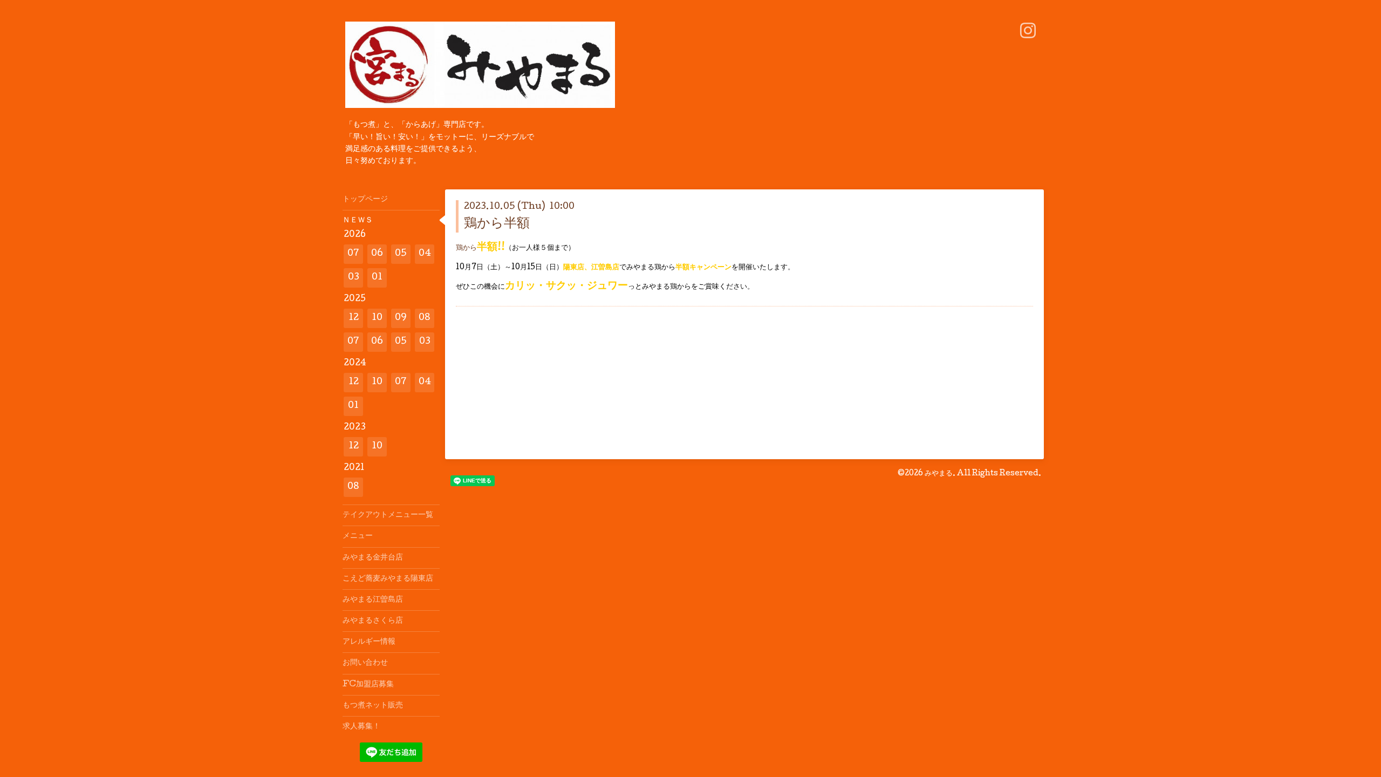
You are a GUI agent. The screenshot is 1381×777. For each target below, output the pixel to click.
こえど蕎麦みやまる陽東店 (388, 579)
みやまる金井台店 (373, 558)
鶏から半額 (497, 224)
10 (377, 318)
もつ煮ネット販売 (373, 705)
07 (353, 253)
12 (353, 318)
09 (401, 318)
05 (401, 253)
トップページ (365, 199)
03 (353, 277)
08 (424, 318)
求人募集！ (361, 727)
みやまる (939, 474)
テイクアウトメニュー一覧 (388, 515)
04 (425, 253)
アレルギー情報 (369, 642)
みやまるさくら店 (373, 621)
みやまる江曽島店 (373, 600)
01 (377, 277)
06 (377, 253)
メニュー (358, 536)
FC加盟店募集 (368, 684)
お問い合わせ (365, 663)
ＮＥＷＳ (358, 220)
